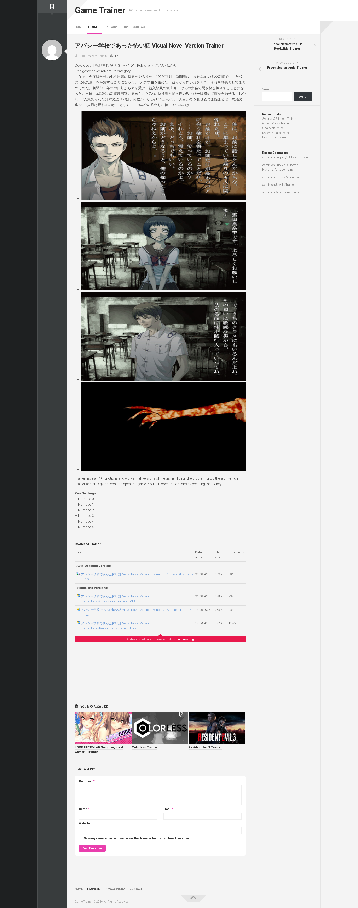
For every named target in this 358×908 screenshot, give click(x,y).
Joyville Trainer (285, 184)
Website (84, 823)
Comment (87, 781)
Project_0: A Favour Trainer (292, 157)
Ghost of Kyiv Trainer (276, 123)
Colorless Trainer (144, 747)
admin (266, 157)
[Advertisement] (160, 673)
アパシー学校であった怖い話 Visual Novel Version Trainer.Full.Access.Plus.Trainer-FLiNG (138, 576)
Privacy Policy (117, 27)
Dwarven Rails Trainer (276, 132)
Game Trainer (100, 10)
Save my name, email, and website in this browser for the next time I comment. (137, 838)
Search (267, 89)
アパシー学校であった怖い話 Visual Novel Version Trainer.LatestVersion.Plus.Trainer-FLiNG (115, 625)
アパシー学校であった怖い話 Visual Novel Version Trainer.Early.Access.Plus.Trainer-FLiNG (115, 598)
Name (84, 809)
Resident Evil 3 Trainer (205, 747)
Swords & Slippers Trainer (279, 118)
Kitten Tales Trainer (287, 192)
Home (79, 27)
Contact (140, 27)
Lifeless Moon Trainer (289, 177)
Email (168, 809)
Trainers (94, 27)
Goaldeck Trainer (273, 128)
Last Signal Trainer (274, 137)
